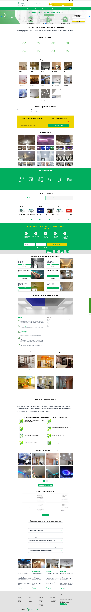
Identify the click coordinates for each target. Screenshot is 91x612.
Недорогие (41, 605)
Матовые (19, 597)
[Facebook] (63, 604)
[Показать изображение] (20, 148)
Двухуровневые (41, 597)
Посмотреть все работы (45, 485)
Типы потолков (41, 595)
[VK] (61, 604)
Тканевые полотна (59, 197)
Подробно (20, 588)
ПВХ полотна (31, 198)
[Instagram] (66, 604)
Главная (20, 8)
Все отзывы (45, 514)
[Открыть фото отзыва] (40, 498)
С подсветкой (41, 604)
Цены (33, 8)
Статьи (34, 0)
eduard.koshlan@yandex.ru (64, 602)
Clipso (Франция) (52, 601)
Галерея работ (44, 8)
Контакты (72, 8)
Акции (49, 8)
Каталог (28, 8)
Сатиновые (19, 601)
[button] (37, 263)
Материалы (20, 595)
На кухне (30, 600)
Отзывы (24, 0)
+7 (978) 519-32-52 (37, 3)
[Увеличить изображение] (24, 459)
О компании (20, 0)
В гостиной (30, 601)
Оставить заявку (59, 125)
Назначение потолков (32, 595)
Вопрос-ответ (30, 0)
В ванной (30, 597)
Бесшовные (41, 600)
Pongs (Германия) (53, 597)
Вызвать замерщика (56, 244)
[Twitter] (65, 604)
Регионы (48, 593)
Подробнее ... (24, 266)
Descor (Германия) (53, 600)
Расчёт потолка (38, 8)
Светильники (54, 8)
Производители (52, 595)
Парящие (40, 601)
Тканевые (19, 600)
